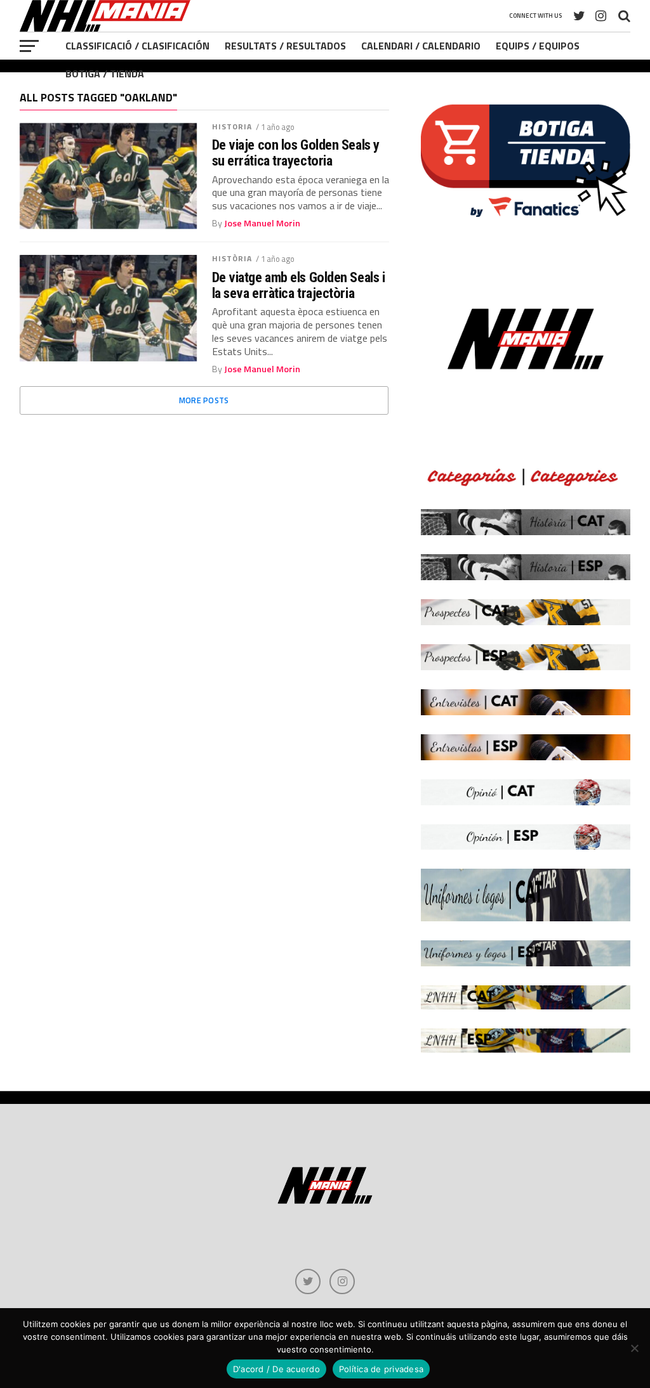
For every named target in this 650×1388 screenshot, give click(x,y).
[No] (634, 1348)
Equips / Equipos (538, 45)
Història (232, 258)
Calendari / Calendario (421, 45)
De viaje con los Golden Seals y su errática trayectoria (296, 152)
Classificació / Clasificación (137, 45)
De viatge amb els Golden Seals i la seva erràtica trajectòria (298, 285)
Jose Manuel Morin (262, 223)
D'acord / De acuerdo (276, 1369)
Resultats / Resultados (285, 45)
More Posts (204, 400)
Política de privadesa (381, 1369)
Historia (232, 126)
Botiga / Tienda (104, 73)
